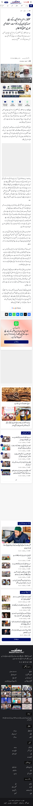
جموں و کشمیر (29, 751)
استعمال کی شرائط (15, 803)
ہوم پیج (30, 671)
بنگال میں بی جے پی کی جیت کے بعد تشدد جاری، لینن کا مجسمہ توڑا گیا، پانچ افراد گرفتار (21, 623)
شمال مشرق (14, 754)
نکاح (31, 793)
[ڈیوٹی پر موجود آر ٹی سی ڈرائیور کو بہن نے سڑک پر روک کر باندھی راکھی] (6, 464)
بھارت (15, 747)
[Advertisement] (16, 49)
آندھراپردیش (14, 734)
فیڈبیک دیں (9, 803)
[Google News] (16, 308)
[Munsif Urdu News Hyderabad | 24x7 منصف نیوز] (16, 2)
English (6, 2)
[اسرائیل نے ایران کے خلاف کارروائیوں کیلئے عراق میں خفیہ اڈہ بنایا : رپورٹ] (6, 607)
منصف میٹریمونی (13, 675)
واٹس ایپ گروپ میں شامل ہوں (10, 681)
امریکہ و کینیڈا (14, 767)
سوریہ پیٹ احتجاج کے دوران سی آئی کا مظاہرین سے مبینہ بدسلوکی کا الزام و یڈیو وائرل (21, 438)
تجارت (30, 787)
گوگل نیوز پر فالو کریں (28, 681)
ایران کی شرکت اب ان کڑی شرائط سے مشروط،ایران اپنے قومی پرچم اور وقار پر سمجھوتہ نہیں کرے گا (21, 614)
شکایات (5, 803)
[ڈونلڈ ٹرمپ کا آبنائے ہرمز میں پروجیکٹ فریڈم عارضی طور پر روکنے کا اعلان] (6, 632)
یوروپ (15, 774)
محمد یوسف (24, 58)
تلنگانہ (22, 6)
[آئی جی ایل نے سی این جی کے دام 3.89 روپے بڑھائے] (6, 557)
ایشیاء (8, 6)
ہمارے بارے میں (13, 671)
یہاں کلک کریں (16, 342)
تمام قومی (30, 747)
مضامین (30, 784)
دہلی (31, 754)
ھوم (28, 11)
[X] (29, 662)
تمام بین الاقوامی (29, 767)
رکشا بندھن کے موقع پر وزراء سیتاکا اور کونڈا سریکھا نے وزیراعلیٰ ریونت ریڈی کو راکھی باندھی (21, 447)
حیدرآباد (27, 6)
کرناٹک (30, 737)
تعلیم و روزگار (14, 787)
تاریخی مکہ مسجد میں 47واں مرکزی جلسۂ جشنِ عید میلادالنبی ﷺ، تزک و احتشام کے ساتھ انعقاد (22, 573)
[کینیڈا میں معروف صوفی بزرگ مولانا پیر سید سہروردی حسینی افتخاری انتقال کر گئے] (6, 598)
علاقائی (17, 6)
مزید (16, 480)
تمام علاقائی (30, 731)
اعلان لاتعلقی (27, 803)
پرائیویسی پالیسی (21, 803)
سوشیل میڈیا (14, 790)
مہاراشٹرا (14, 737)
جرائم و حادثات (29, 790)
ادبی (15, 784)
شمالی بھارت (29, 757)
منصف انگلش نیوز (28, 675)
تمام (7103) (16, 639)
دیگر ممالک (14, 770)
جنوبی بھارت (14, 751)
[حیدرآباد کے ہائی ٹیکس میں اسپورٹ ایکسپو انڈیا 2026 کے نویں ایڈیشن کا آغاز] (6, 700)
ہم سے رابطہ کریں (28, 678)
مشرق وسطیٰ (29, 774)
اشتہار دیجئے (14, 678)
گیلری (15, 793)
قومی (12, 6)
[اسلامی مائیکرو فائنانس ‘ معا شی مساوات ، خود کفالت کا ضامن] (27, 688)
